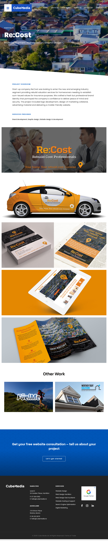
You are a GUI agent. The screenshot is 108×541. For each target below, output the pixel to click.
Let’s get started (54, 459)
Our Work (66, 8)
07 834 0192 (36, 497)
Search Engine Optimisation (66, 504)
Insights (77, 8)
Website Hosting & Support (65, 501)
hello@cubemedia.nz (39, 499)
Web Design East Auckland (65, 498)
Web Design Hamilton (63, 494)
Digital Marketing (62, 508)
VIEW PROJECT (16, 406)
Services (54, 8)
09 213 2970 (36, 516)
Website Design (61, 491)
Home (45, 8)
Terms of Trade (70, 536)
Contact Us (101, 8)
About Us (88, 8)
